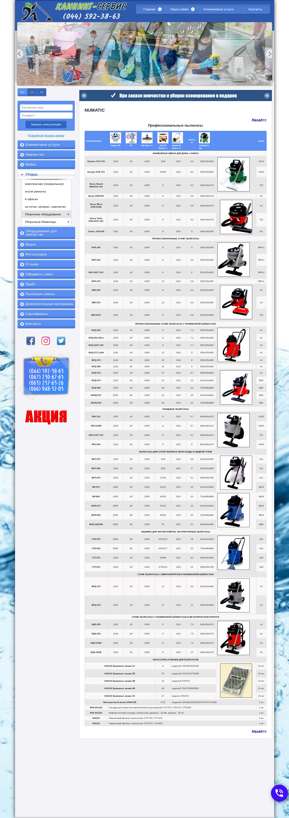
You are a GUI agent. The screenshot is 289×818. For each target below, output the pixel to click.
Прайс (30, 284)
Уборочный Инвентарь (40, 221)
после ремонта (35, 191)
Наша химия (180, 9)
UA (32, 92)
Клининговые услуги (218, 9)
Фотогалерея (36, 254)
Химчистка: (34, 155)
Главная (149, 9)
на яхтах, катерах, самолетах (45, 206)
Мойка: (31, 165)
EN (41, 92)
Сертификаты (36, 314)
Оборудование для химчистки (41, 233)
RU (22, 92)
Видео (30, 244)
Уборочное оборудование (43, 214)
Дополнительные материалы (49, 304)
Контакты (255, 9)
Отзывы (32, 264)
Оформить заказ (39, 274)
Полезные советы (40, 294)
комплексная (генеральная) (44, 184)
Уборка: (31, 174)
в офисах (31, 199)
